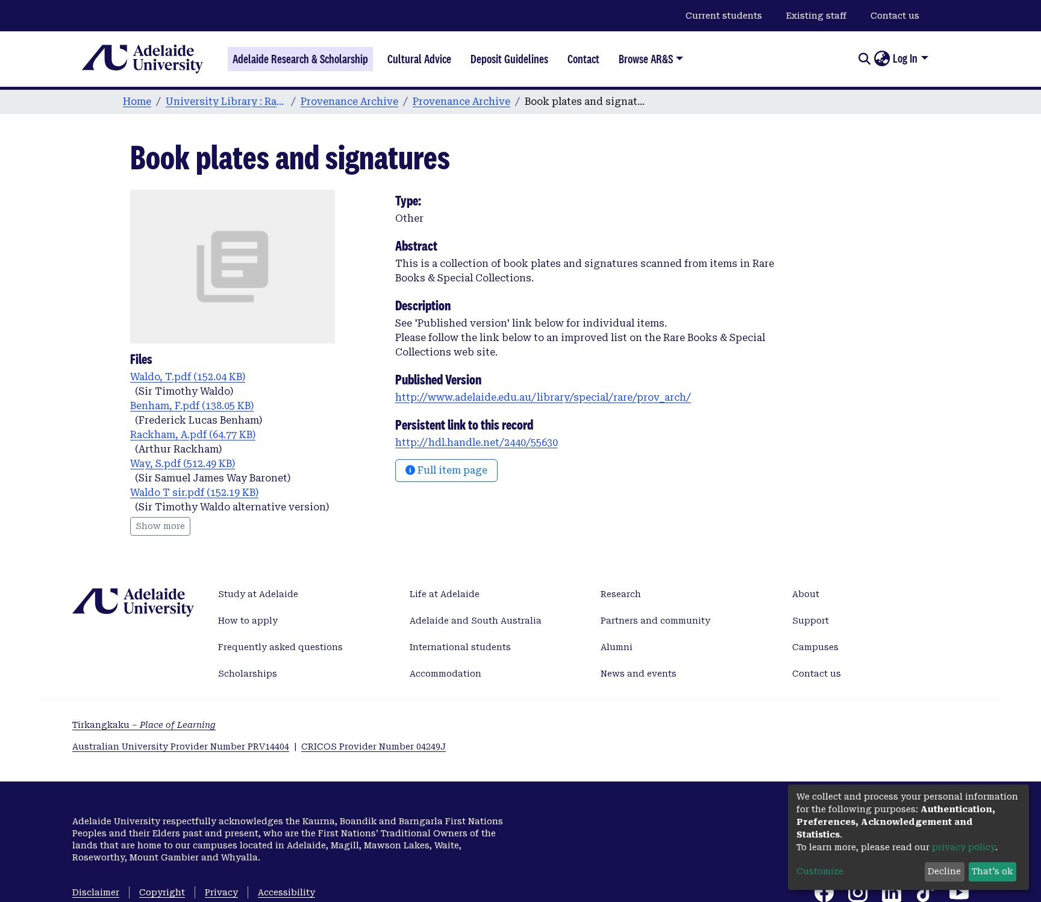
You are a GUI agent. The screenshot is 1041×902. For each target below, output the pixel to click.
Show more (160, 526)
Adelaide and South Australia (476, 620)
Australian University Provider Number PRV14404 (180, 746)
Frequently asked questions (280, 647)
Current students (724, 15)
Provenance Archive (349, 101)
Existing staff (816, 15)
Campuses (815, 647)
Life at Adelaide (445, 594)
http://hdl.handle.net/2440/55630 (476, 442)
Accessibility (286, 892)
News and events (639, 673)
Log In (905, 58)
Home (137, 101)
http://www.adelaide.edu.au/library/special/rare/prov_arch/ (543, 397)
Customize (819, 871)
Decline (944, 871)
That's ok (992, 871)
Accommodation (445, 673)
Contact (583, 59)
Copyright (162, 892)
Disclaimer (95, 892)
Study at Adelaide (258, 594)
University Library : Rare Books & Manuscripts (226, 101)
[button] (882, 59)
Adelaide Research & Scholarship (300, 59)
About (805, 594)
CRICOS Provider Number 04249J (373, 746)
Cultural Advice (419, 59)
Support (810, 620)
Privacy (221, 892)
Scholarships (247, 673)
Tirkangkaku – (144, 725)
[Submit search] (864, 59)
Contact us (895, 15)
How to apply (248, 620)
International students (460, 647)
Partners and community (655, 620)
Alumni (617, 647)
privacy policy (963, 847)
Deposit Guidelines (509, 59)
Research (621, 594)
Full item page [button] (451, 470)
